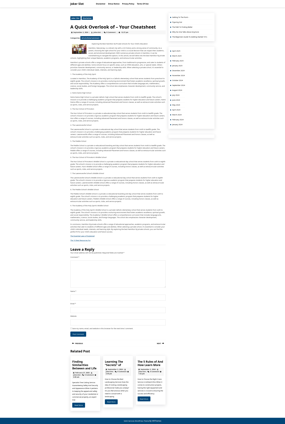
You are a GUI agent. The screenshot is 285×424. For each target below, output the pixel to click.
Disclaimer (100, 4)
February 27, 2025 (82, 373)
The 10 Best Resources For (80, 240)
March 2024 (177, 115)
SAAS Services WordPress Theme (136, 421)
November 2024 (178, 75)
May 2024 (176, 105)
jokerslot (97, 32)
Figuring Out (177, 22)
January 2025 (177, 65)
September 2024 (178, 85)
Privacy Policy (128, 4)
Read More (79, 406)
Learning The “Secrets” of (114, 363)
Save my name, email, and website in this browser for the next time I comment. (102, 328)
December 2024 (178, 70)
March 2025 (177, 56)
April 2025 (176, 51)
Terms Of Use (143, 4)
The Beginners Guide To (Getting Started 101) (189, 37)
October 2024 (177, 80)
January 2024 (177, 124)
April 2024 (176, 110)
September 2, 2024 (80, 32)
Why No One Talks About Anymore (185, 32)
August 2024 (177, 90)
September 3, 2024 (115, 369)
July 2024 (175, 95)
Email (73, 303)
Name (73, 291)
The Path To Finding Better (182, 27)
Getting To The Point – (180, 17)
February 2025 (178, 61)
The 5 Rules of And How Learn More (150, 363)
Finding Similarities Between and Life (84, 365)
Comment (74, 257)
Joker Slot (77, 4)
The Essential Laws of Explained (82, 236)
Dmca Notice (113, 4)
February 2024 (178, 119)
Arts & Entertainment (90, 38)
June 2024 (176, 100)
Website (73, 316)
